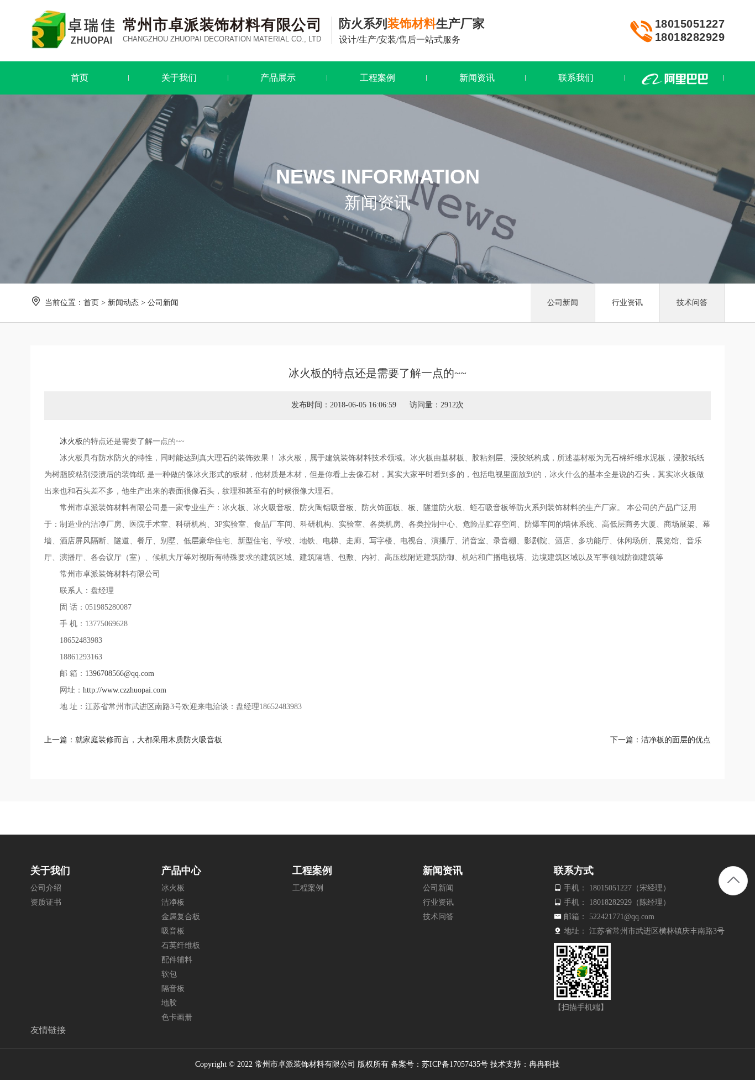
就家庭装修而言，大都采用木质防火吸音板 (148, 740)
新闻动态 (123, 302)
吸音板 (173, 931)
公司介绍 (45, 888)
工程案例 (307, 888)
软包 (169, 974)
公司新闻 (163, 302)
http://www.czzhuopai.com (124, 690)
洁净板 (173, 902)
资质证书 (45, 902)
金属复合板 (180, 917)
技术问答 (692, 302)
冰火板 (71, 441)
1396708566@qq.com (119, 673)
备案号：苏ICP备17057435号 (439, 1064)
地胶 (169, 1003)
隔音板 (173, 988)
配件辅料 (176, 960)
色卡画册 (176, 1017)
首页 (91, 302)
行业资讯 (627, 302)
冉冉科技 (544, 1064)
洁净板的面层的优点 (676, 740)
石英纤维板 (180, 945)
